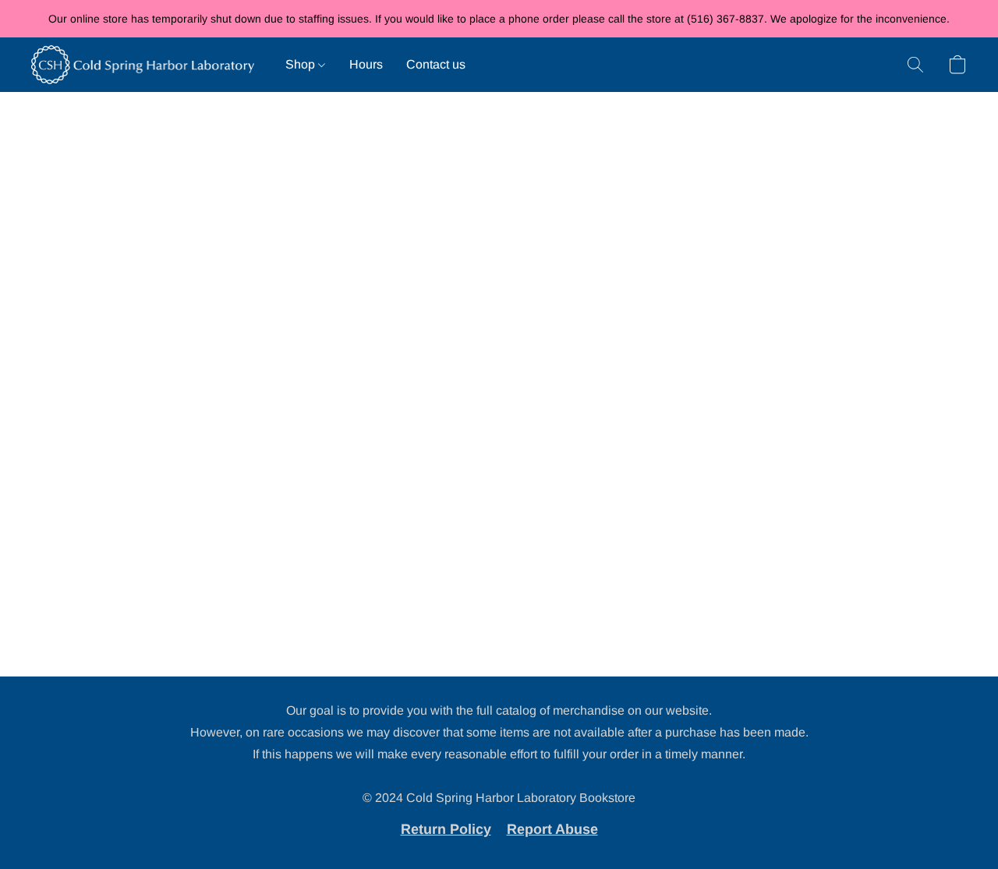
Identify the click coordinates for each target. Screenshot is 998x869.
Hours (366, 64)
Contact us (435, 64)
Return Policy (446, 829)
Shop (301, 64)
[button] (142, 64)
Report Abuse (552, 829)
